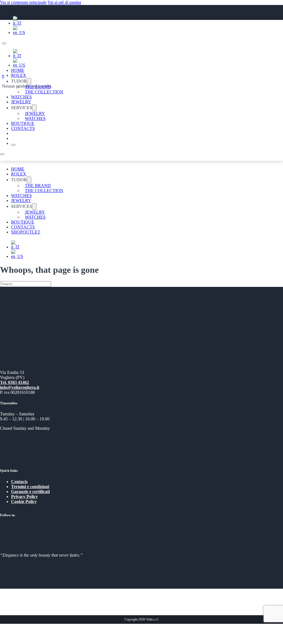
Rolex (18, 75)
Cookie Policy (24, 501)
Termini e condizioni (30, 486)
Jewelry (21, 101)
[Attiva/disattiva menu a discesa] (29, 81)
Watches (21, 97)
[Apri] (2, 154)
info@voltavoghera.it (19, 387)
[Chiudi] (13, 145)
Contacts (23, 128)
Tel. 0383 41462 (14, 382)
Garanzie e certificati (30, 491)
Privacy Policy (24, 496)
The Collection (44, 92)
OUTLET (31, 232)
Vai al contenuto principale (23, 2)
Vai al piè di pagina (64, 2)
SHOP (17, 232)
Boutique (22, 123)
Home (17, 70)
